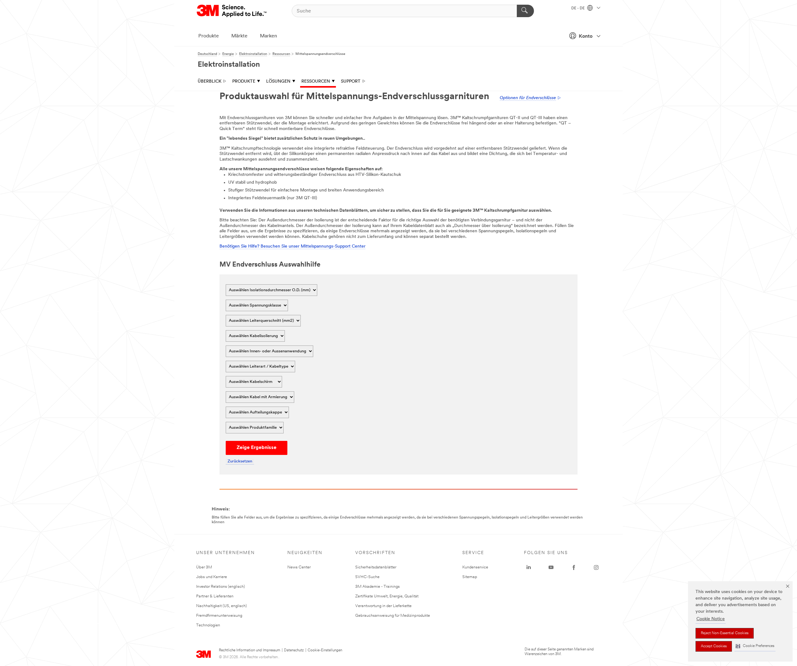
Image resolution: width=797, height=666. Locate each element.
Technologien (208, 625)
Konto (586, 36)
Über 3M (204, 567)
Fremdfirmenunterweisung (219, 616)
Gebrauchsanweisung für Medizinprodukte (392, 616)
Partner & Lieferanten (214, 596)
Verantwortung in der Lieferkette (383, 606)
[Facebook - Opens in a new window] (573, 567)
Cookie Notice (710, 619)
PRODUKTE (243, 81)
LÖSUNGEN (278, 81)
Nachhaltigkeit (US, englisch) (221, 606)
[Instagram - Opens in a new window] (596, 567)
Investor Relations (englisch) (220, 587)
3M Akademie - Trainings (377, 587)
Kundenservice (475, 567)
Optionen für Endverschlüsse (528, 98)
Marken (268, 36)
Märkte (239, 36)
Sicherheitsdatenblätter (375, 567)
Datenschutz (294, 650)
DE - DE (578, 8)
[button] (755, 646)
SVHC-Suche (367, 577)
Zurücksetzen (240, 461)
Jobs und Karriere (211, 577)
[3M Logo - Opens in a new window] (232, 11)
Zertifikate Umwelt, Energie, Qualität (386, 596)
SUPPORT (351, 81)
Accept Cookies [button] (714, 646)
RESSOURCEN (315, 81)
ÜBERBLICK (209, 81)
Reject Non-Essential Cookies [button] (724, 633)
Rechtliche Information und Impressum (249, 650)
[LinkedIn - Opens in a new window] (528, 567)
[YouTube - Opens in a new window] (551, 567)
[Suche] (525, 11)
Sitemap (469, 577)
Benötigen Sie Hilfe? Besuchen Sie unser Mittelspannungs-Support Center (292, 246)
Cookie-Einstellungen (325, 650)
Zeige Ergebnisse (256, 447)
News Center (299, 567)
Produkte (208, 36)
